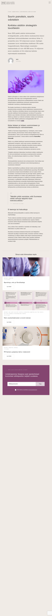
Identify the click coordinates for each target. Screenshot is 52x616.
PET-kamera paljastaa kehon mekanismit (17, 352)
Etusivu (9, 11)
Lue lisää (9, 286)
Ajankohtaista (15, 11)
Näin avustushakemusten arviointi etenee (17, 318)
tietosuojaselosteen (32, 389)
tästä (22, 120)
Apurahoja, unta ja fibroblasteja (14, 282)
